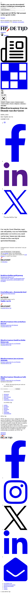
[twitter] (15, 529)
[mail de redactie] (15, 580)
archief (5, 410)
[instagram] (15, 505)
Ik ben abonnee (16, 251)
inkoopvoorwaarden (9, 586)
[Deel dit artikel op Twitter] (15, 214)
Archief (3, 105)
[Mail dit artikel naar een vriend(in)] (5, 123)
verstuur (18, 389)
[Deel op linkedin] (15, 189)
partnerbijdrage (7, 413)
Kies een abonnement (6, 251)
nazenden (6, 398)
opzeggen (6, 395)
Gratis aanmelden (5, 9)
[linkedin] (15, 556)
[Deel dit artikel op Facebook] (15, 161)
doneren (6, 408)
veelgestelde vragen (8, 400)
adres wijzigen (7, 397)
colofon (5, 405)
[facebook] (15, 477)
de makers (6, 406)
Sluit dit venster (4, 26)
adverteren (6, 409)
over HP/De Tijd (8, 583)
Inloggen (3, 18)
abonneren (6, 394)
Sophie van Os (6, 301)
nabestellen (6, 412)
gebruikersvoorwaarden (9, 584)
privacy (5, 587)
